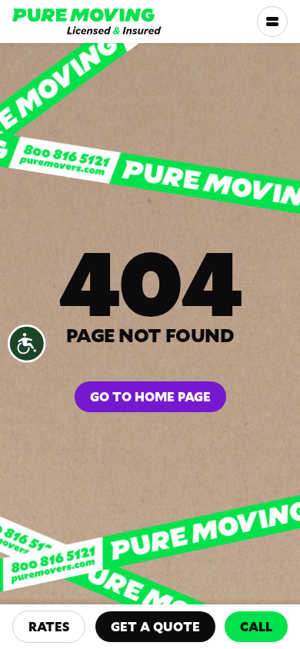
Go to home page (150, 396)
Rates (48, 626)
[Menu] (272, 21)
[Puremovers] (87, 21)
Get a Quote (155, 626)
